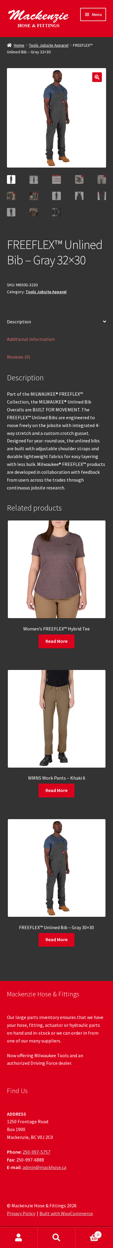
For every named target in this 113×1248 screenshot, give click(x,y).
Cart (87, 1232)
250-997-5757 (36, 1152)
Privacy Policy (21, 1213)
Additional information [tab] (31, 339)
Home (19, 45)
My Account (19, 1238)
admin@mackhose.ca (44, 1167)
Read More (56, 641)
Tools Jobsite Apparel (48, 45)
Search (56, 1238)
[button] (97, 77)
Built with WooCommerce (66, 1213)
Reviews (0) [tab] (18, 357)
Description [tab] (19, 322)
